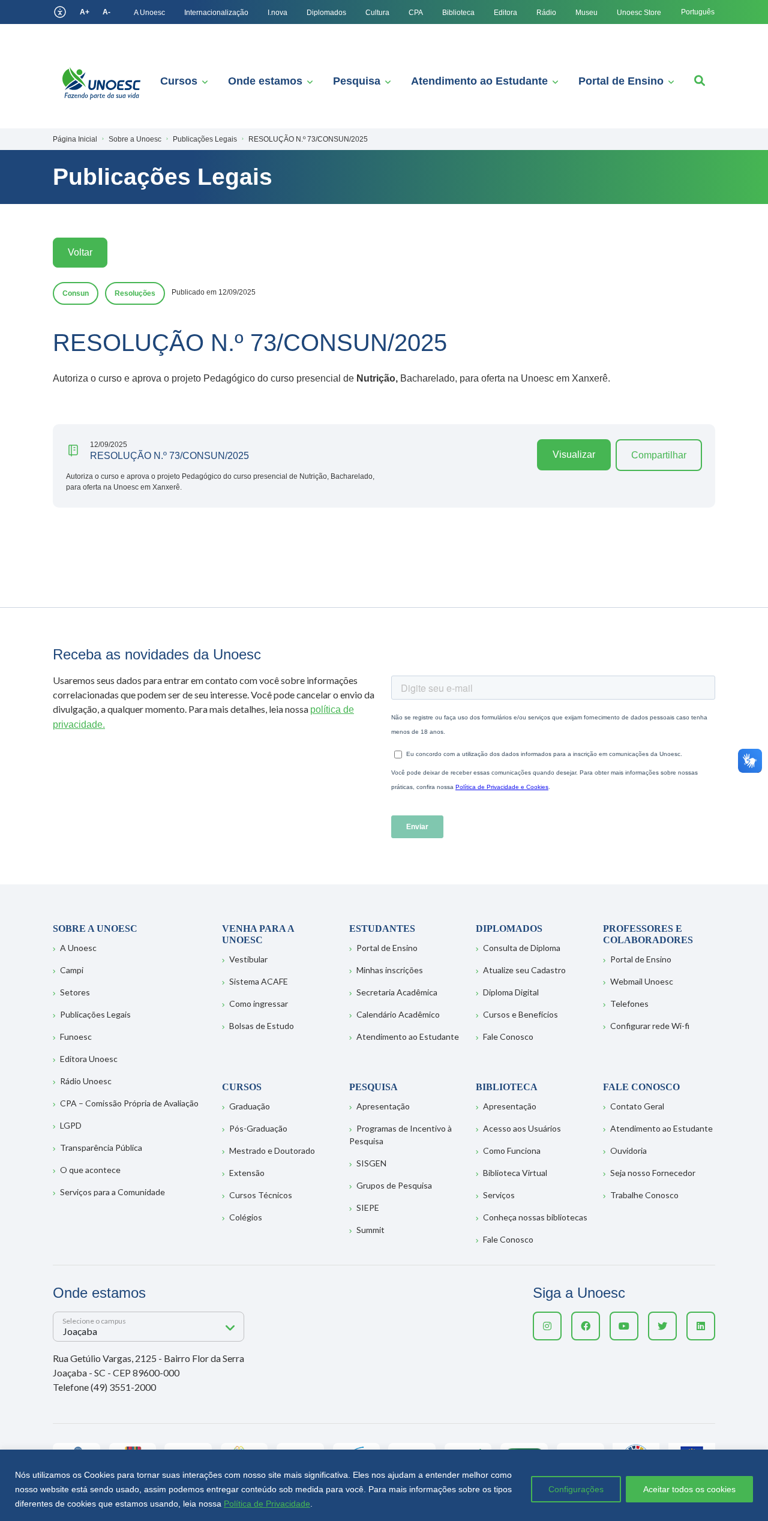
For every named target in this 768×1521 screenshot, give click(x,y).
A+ (84, 12)
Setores (75, 992)
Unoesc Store (639, 12)
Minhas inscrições (389, 970)
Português (698, 12)
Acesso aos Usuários (522, 1128)
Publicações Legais (95, 1014)
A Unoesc (149, 12)
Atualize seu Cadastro (524, 970)
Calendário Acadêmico (398, 1014)
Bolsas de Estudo (261, 1026)
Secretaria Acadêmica (396, 992)
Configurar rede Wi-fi (649, 1026)
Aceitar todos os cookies (689, 1489)
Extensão (247, 1173)
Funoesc (76, 1036)
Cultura (377, 12)
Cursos (178, 81)
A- (106, 12)
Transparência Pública (101, 1147)
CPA (416, 12)
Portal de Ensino (621, 81)
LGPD (71, 1125)
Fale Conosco (508, 1036)
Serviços (499, 1195)
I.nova (277, 12)
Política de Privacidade (267, 1503)
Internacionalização (216, 12)
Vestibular (248, 959)
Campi (71, 970)
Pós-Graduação (258, 1128)
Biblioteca (458, 12)
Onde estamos (265, 81)
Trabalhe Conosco (644, 1195)
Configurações (576, 1489)
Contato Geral (637, 1106)
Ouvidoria (628, 1150)
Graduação (249, 1106)
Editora (505, 12)
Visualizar (574, 454)
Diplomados (326, 12)
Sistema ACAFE (258, 981)
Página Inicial (75, 139)
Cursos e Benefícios (520, 1014)
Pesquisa (356, 81)
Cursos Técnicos (260, 1195)
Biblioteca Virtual (515, 1173)
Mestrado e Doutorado (272, 1150)
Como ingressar (258, 1003)
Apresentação (383, 1106)
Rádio (546, 12)
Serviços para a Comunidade (112, 1192)
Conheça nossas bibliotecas (535, 1217)
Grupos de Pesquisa (394, 1185)
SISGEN (371, 1163)
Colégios (245, 1217)
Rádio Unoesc (86, 1081)
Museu (586, 12)
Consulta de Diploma (521, 948)
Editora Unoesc (89, 1059)
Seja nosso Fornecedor (652, 1173)
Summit (370, 1230)
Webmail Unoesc (641, 981)
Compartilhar (658, 455)
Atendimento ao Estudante (479, 81)
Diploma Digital (511, 992)
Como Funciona (512, 1150)
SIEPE (367, 1207)
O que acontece (90, 1170)
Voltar (80, 252)
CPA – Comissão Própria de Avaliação (129, 1103)
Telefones (629, 1003)
